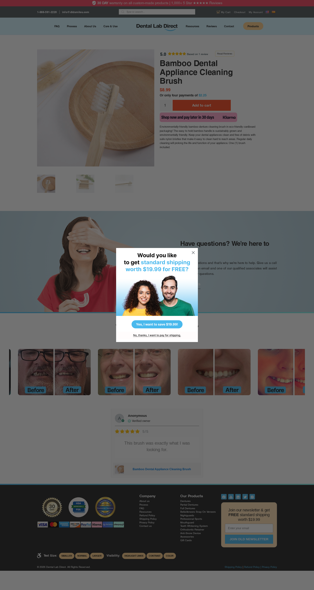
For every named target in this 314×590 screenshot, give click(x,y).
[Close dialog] (193, 252)
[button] (157, 290)
